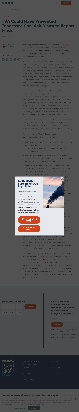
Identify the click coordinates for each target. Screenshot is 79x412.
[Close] (62, 178)
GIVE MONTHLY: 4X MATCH (29, 220)
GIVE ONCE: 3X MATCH (29, 229)
